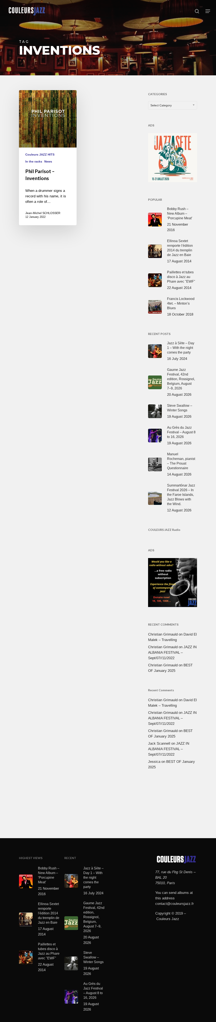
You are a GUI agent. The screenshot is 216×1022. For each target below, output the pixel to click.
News (48, 161)
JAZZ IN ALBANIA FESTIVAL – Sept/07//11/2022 (172, 652)
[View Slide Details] (172, 156)
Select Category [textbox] (161, 105)
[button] (207, 11)
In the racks (33, 161)
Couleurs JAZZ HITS (39, 154)
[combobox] (172, 105)
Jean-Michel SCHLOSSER (42, 213)
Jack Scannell (159, 743)
